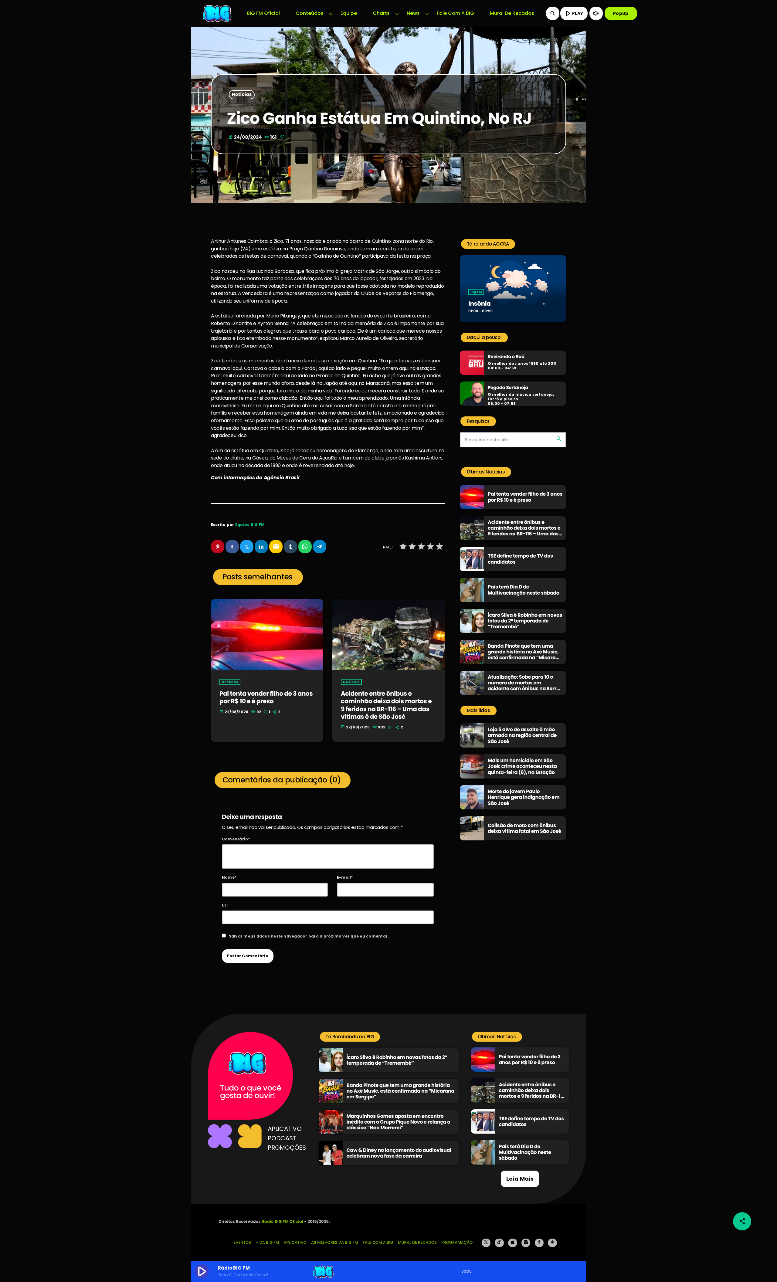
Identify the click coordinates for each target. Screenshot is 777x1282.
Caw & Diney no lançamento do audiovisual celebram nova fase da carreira (399, 1153)
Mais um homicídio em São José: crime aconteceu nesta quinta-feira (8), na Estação (522, 766)
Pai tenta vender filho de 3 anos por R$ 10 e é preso (266, 697)
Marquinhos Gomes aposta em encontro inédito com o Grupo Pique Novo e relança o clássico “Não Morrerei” (398, 1122)
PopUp (620, 13)
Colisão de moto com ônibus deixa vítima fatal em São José (524, 828)
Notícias (242, 95)
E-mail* (345, 877)
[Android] (552, 1243)
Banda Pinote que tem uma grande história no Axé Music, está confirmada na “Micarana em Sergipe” (525, 655)
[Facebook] (539, 1243)
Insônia (479, 303)
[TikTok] (499, 1243)
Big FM (476, 292)
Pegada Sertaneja (508, 388)
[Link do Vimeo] (217, 13)
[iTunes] (512, 1243)
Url (225, 905)
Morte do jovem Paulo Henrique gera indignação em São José (524, 797)
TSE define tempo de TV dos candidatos (520, 558)
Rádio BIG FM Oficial (282, 1221)
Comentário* (236, 839)
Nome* (229, 877)
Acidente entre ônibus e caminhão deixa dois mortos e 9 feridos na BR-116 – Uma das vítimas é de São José (386, 705)
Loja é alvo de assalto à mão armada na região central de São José (522, 735)
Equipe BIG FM (250, 524)
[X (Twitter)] (486, 1243)
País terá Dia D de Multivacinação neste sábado (523, 589)
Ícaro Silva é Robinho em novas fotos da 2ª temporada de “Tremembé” (525, 621)
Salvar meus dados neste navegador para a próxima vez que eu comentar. (309, 936)
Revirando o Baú (506, 357)
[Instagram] (526, 1243)
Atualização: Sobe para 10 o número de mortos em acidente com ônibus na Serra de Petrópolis (524, 685)
